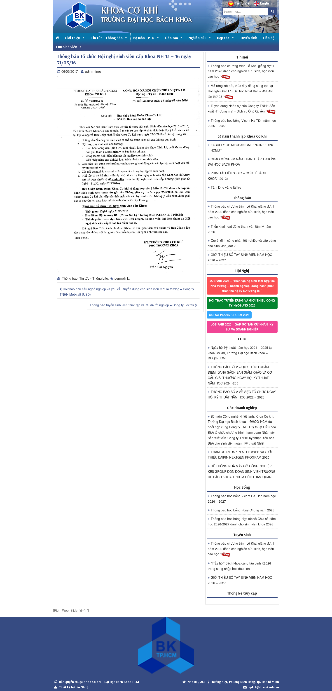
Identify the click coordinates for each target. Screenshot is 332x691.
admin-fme (93, 71)
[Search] (272, 11)
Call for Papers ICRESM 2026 (229, 315)
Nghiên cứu (197, 37)
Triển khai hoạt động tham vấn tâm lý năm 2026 (239, 229)
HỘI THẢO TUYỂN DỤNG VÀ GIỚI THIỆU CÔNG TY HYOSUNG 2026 (242, 302)
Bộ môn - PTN (143, 37)
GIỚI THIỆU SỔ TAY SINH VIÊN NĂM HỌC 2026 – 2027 (240, 257)
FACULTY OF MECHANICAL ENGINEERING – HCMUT (241, 147)
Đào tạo (171, 37)
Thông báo (69, 278)
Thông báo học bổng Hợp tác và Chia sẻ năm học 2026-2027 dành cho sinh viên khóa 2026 (242, 521)
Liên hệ (268, 37)
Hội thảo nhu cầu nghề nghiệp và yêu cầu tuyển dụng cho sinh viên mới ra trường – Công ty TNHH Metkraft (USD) (127, 292)
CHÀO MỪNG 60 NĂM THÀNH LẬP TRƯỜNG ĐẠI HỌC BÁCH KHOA (242, 162)
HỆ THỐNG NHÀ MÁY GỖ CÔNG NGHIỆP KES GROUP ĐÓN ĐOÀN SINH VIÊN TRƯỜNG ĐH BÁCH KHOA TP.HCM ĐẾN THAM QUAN (242, 471)
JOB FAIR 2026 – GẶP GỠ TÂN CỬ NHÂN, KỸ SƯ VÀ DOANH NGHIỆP (242, 326)
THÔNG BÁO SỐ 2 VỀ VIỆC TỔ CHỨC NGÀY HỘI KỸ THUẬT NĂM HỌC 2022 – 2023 (242, 394)
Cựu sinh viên (66, 47)
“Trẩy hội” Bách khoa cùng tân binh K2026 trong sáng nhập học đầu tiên (239, 566)
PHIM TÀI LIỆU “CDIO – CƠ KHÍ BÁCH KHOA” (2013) (237, 176)
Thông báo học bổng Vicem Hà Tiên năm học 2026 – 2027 (242, 123)
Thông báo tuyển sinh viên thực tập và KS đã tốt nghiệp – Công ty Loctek (142, 305)
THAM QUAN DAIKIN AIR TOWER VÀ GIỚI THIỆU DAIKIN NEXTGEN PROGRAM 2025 (240, 454)
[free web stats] (242, 601)
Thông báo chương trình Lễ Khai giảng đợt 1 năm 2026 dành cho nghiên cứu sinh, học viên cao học (241, 71)
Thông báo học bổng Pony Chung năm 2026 (242, 510)
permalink (122, 278)
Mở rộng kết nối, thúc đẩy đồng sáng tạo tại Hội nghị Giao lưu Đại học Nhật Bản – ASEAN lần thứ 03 (240, 91)
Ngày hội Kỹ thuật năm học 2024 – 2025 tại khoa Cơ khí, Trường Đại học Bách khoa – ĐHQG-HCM (240, 353)
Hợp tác (223, 37)
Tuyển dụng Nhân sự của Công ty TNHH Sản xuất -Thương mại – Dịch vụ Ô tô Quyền (241, 108)
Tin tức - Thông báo (107, 37)
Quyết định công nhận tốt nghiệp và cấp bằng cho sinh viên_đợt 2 (242, 243)
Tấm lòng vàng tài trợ (226, 187)
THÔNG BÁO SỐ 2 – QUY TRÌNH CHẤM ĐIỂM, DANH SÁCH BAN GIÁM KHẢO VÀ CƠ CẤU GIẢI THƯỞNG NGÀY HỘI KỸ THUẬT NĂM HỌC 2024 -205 (240, 375)
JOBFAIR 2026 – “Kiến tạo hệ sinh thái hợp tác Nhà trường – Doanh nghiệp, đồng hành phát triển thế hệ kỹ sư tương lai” (242, 286)
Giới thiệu (72, 37)
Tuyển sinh (248, 37)
